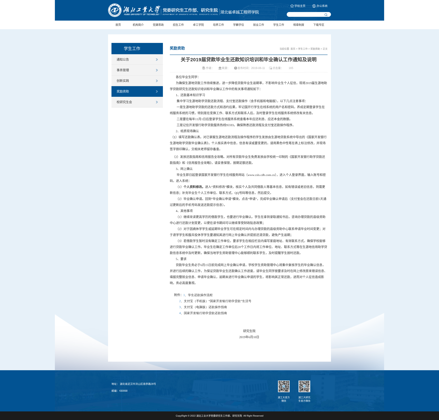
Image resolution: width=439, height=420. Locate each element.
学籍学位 (238, 24)
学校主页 (299, 5)
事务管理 (123, 70)
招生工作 (178, 24)
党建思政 (158, 24)
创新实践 (123, 81)
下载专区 (318, 24)
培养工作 (218, 24)
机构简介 (138, 24)
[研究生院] (183, 10)
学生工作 (278, 24)
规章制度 (298, 24)
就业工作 (258, 24)
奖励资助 (123, 91)
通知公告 (123, 59)
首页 (118, 24)
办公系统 (322, 5)
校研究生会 (124, 102)
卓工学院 (198, 24)
